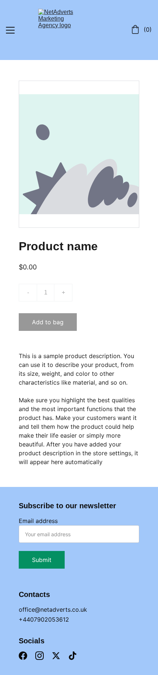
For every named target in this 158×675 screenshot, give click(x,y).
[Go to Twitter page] (56, 655)
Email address (38, 520)
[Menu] (10, 30)
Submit (41, 559)
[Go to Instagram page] (39, 655)
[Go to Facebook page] (23, 655)
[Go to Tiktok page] (72, 655)
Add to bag (48, 322)
